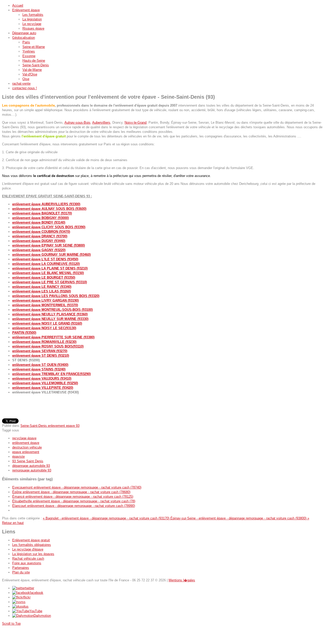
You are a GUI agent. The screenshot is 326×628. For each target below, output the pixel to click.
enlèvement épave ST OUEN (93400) (40, 365)
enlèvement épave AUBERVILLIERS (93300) (46, 204)
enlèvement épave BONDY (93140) (38, 222)
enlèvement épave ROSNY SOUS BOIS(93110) (48, 346)
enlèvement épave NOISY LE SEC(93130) (44, 328)
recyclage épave (24, 438)
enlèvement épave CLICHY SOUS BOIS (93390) (48, 227)
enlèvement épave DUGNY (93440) (38, 241)
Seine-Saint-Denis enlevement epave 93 (49, 426)
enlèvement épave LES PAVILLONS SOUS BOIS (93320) (55, 296)
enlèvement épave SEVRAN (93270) (39, 351)
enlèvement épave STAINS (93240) (38, 369)
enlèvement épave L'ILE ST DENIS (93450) (45, 259)
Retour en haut (13, 523)
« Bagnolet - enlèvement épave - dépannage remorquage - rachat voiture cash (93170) (106, 518)
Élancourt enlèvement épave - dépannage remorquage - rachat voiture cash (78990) (73, 506)
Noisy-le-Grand (135, 122)
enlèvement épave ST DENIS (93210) (40, 355)
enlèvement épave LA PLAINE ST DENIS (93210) (50, 268)
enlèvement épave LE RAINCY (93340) (41, 287)
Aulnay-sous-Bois (77, 122)
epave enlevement (25, 452)
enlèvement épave (25, 443)
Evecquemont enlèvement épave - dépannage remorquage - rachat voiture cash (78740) (76, 487)
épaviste (18, 456)
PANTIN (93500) (24, 333)
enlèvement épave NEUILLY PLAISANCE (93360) (50, 314)
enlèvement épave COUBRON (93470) (41, 232)
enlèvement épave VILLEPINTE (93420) (42, 388)
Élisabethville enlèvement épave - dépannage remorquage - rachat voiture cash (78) (73, 501)
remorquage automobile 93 (31, 470)
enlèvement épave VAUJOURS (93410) (41, 378)
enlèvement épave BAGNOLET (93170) (42, 213)
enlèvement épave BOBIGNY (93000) (40, 218)
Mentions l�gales (182, 580)
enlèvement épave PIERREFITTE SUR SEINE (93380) (53, 337)
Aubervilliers (101, 122)
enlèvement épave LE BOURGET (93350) (43, 277)
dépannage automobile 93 (31, 466)
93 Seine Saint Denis (27, 461)
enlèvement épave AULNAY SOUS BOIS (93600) (49, 209)
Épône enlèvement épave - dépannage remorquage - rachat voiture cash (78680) (71, 492)
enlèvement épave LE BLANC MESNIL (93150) (48, 273)
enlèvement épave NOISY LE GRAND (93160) (47, 323)
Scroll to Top (11, 623)
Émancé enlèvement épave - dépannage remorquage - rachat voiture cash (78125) (72, 496)
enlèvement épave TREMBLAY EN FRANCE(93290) (51, 374)
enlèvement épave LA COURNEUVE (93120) (46, 264)
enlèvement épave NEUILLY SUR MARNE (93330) (50, 319)
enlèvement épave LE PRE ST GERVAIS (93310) (49, 282)
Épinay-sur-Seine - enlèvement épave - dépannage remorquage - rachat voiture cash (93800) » (239, 518)
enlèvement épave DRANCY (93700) (39, 236)
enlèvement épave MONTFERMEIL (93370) (45, 305)
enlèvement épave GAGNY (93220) (38, 250)
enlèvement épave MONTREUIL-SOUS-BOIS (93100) (52, 310)
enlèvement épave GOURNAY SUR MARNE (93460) (51, 255)
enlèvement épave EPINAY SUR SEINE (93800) (48, 245)
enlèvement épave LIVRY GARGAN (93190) (45, 300)
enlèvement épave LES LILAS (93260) (41, 291)
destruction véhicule (27, 447)
